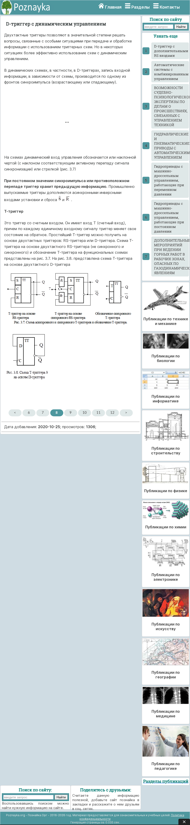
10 (84, 412)
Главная (113, 7)
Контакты (170, 7)
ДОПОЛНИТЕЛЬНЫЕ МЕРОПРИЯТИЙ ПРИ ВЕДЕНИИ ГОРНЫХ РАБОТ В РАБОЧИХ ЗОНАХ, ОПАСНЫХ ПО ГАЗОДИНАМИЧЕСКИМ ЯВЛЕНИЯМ (171, 256)
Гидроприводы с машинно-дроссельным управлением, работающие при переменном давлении (169, 180)
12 (112, 412)
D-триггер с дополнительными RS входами (171, 51)
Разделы (140, 7)
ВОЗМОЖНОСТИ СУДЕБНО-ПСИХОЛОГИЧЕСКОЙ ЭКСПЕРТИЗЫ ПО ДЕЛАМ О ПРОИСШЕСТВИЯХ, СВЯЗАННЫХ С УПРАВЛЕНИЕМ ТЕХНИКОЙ (171, 106)
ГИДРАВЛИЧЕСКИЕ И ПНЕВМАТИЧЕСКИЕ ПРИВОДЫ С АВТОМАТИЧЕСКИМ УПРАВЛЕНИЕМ (171, 146)
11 (98, 412)
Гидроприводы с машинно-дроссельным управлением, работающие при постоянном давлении (169, 217)
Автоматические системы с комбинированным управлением (171, 71)
